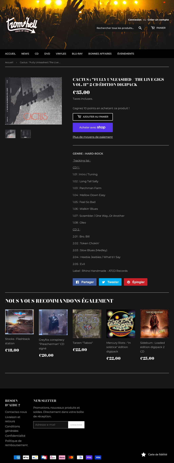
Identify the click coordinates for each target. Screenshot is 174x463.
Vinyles (61, 53)
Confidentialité (15, 435)
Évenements (125, 53)
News (25, 53)
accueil (10, 53)
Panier (161, 27)
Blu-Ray (77, 53)
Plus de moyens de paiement (93, 137)
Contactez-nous (16, 412)
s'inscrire (76, 425)
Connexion (135, 19)
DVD (47, 53)
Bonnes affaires (100, 53)
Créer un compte (158, 19)
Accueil (9, 62)
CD (37, 53)
